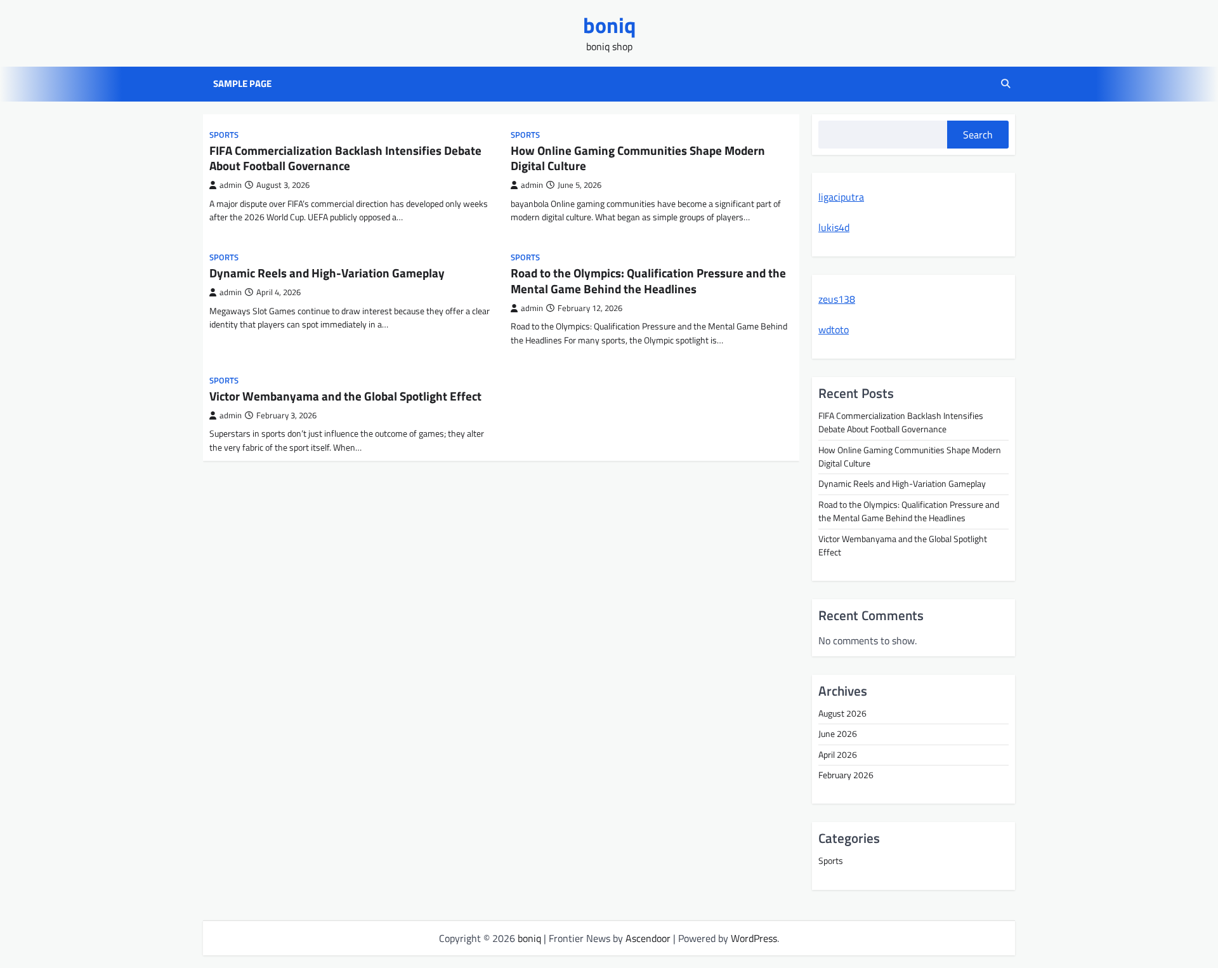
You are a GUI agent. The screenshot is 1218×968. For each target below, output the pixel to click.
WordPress (754, 938)
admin (230, 185)
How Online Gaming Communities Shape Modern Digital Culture (638, 158)
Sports (224, 135)
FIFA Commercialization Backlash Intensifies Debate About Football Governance (345, 158)
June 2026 (837, 734)
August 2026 (842, 713)
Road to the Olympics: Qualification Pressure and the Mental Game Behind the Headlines (648, 280)
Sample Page (242, 84)
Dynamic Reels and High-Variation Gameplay (327, 272)
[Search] (1005, 83)
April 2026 (837, 755)
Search (978, 134)
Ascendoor (648, 938)
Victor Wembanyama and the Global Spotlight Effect (345, 396)
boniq (609, 25)
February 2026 (846, 775)
